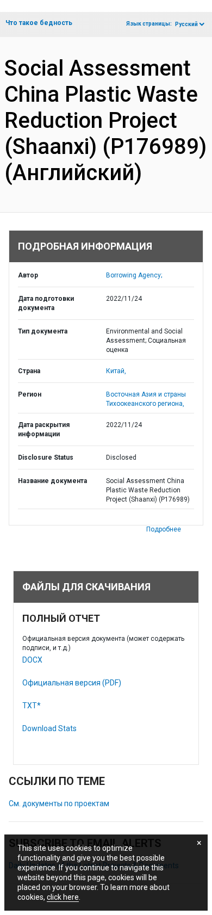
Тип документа (42, 331)
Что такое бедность (38, 23)
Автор (28, 275)
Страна (29, 371)
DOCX (32, 660)
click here (63, 897)
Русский (186, 24)
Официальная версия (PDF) (71, 682)
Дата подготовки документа (46, 303)
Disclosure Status (45, 457)
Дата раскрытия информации (44, 429)
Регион (29, 394)
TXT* (31, 705)
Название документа (52, 481)
